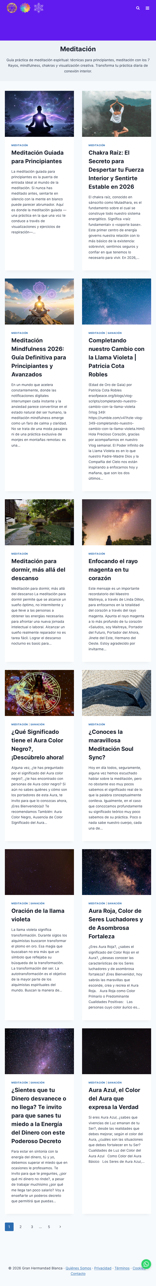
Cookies (139, 1268)
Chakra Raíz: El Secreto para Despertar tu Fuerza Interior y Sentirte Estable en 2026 (116, 169)
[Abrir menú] (147, 8)
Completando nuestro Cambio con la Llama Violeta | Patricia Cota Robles (116, 357)
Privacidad (103, 1268)
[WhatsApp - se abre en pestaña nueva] (146, 1264)
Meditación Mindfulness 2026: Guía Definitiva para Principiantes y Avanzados (38, 357)
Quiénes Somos (78, 1268)
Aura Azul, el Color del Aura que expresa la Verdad (114, 1098)
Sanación (115, 332)
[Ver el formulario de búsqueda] (138, 8)
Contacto (78, 1274)
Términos (122, 1268)
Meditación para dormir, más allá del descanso (38, 570)
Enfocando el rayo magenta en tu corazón (113, 570)
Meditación (19, 145)
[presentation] (39, 114)
